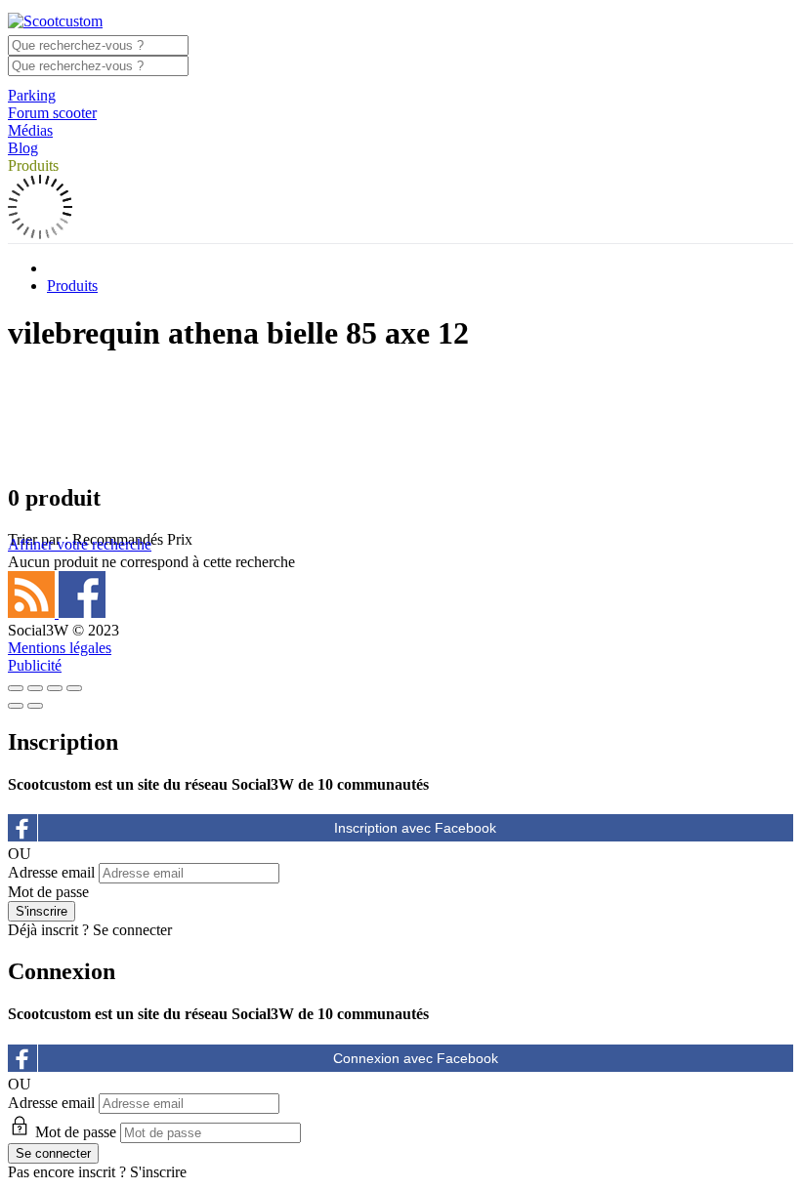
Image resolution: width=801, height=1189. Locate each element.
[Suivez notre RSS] (33, 612)
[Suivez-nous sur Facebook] (82, 612)
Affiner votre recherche (79, 544)
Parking (32, 95)
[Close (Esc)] (15, 688)
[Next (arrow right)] (35, 706)
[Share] (35, 688)
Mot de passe (48, 891)
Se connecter (132, 930)
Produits (33, 165)
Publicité (35, 665)
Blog (23, 148)
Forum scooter (52, 112)
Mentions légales (59, 647)
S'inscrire (158, 1172)
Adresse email (51, 872)
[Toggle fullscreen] (55, 688)
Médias (30, 130)
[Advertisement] (400, 417)
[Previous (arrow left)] (15, 706)
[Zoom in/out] (74, 688)
